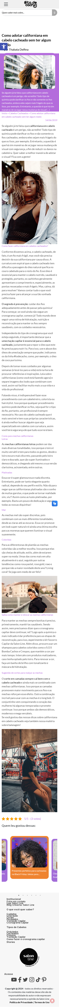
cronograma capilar (12, 315)
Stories (11, 907)
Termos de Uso (41, 967)
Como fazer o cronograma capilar (26, 904)
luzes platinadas (38, 497)
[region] (29, 202)
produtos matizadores (43, 666)
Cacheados (13, 898)
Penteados (12, 884)
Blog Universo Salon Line (20, 869)
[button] (3, 46)
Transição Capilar (16, 885)
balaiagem (14, 736)
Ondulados (12, 896)
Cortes (10, 882)
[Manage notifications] (52, 1000)
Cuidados (11, 879)
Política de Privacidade (21, 967)
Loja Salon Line (15, 868)
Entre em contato (16, 866)
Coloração (12, 880)
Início (4, 113)
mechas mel (11, 515)
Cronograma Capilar (18, 887)
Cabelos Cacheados (18, 113)
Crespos (11, 900)
